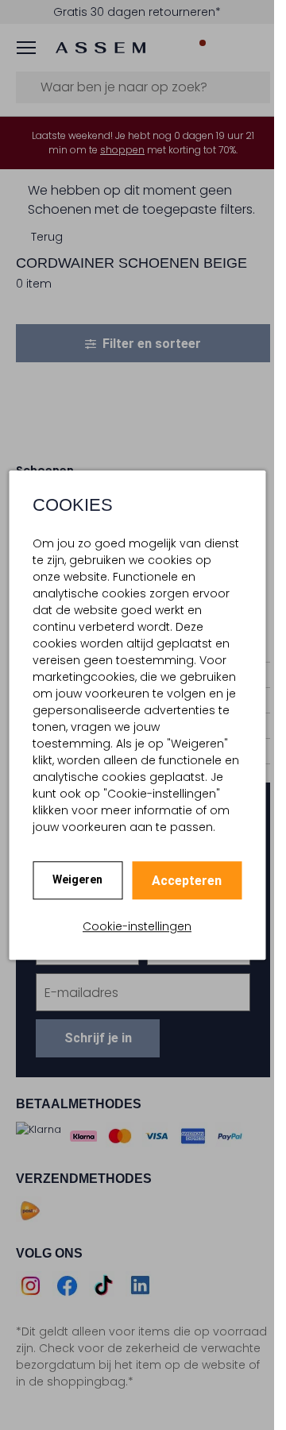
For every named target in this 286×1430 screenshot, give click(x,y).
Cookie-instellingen (137, 926)
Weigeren (77, 879)
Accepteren (187, 880)
